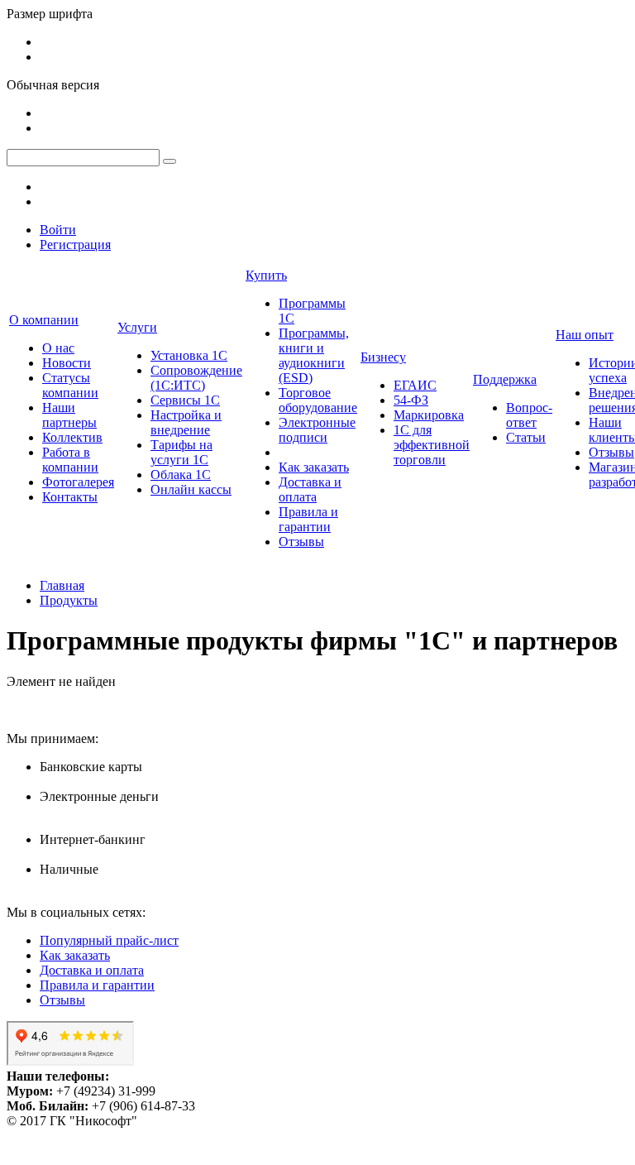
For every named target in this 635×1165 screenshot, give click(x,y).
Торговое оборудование (318, 400)
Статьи (526, 437)
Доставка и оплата (310, 489)
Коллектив (72, 437)
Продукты (69, 600)
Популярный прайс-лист (109, 940)
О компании (44, 320)
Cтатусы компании (70, 385)
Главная (62, 585)
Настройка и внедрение (186, 422)
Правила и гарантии (308, 519)
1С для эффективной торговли (432, 445)
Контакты (70, 497)
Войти (58, 230)
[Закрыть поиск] (169, 161)
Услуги (137, 327)
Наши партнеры (69, 414)
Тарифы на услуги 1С (181, 452)
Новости (66, 363)
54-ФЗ (411, 400)
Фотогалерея (78, 482)
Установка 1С (188, 355)
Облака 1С (180, 474)
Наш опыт (585, 335)
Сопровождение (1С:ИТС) (196, 377)
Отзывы (301, 542)
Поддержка (505, 379)
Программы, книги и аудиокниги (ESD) (314, 355)
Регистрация (75, 244)
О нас (58, 348)
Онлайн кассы (191, 489)
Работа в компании (70, 459)
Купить (266, 275)
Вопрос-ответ (529, 414)
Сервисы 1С (185, 400)
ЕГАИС (415, 385)
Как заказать (314, 467)
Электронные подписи (317, 429)
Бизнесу (383, 357)
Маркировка (429, 415)
